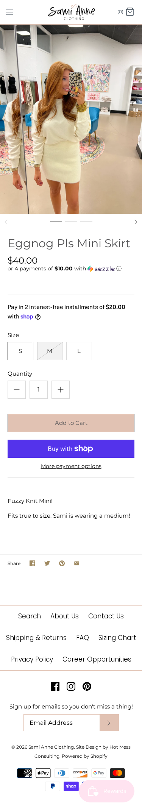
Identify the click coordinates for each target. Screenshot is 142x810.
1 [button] (56, 225)
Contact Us (106, 616)
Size (13, 335)
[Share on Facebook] (32, 563)
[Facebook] (55, 686)
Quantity (20, 373)
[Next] (136, 222)
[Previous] (6, 222)
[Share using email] (77, 563)
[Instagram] (71, 686)
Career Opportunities (96, 659)
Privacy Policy (32, 659)
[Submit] (109, 723)
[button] (71, 268)
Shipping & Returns (36, 637)
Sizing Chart (117, 637)
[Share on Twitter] (47, 563)
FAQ (82, 637)
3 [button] (86, 225)
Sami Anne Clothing (51, 747)
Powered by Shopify (85, 756)
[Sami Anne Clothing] (71, 12)
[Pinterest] (87, 686)
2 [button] (71, 225)
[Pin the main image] (62, 563)
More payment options (71, 466)
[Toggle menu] (9, 11)
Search (29, 616)
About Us (64, 616)
